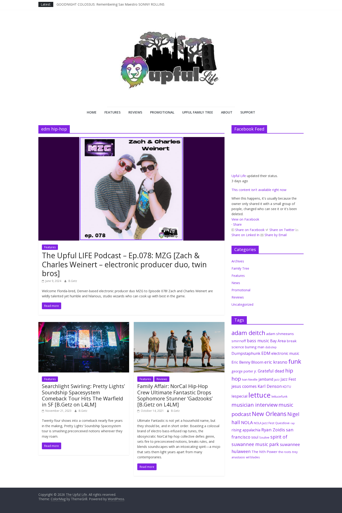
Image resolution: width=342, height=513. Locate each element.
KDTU (287, 387)
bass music (258, 340)
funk (294, 361)
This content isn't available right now (258, 190)
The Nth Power (264, 451)
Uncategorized (242, 304)
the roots (284, 452)
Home (92, 112)
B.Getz (72, 281)
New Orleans (269, 414)
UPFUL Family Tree (197, 112)
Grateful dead (271, 371)
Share (237, 224)
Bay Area (278, 340)
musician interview (254, 404)
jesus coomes (244, 386)
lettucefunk (280, 396)
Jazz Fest (288, 379)
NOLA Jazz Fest (264, 423)
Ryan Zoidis (273, 430)
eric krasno (275, 362)
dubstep (271, 347)
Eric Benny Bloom (247, 362)
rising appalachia (245, 430)
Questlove (282, 423)
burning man (254, 347)
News (235, 283)
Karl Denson (270, 386)
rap (293, 423)
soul (254, 437)
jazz (277, 379)
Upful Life (238, 176)
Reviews (135, 112)
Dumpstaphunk (245, 353)
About (226, 112)
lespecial (239, 396)
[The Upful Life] (171, 64)
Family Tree (240, 268)
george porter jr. (244, 371)
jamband (265, 379)
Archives (237, 261)
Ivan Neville (250, 379)
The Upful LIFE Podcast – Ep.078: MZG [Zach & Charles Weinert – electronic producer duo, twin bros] (124, 264)
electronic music (285, 353)
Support (247, 112)
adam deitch (248, 333)
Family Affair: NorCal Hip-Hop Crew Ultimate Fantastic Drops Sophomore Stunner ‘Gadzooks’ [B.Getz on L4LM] (175, 395)
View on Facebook (245, 219)
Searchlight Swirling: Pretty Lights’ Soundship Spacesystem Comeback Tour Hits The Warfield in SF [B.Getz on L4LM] (83, 395)
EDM (265, 353)
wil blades (253, 457)
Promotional (162, 112)
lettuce (259, 395)
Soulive (264, 437)
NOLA (247, 422)
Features (112, 112)
